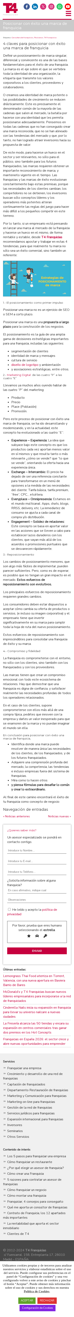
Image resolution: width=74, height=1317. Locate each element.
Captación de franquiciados (26, 1084)
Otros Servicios (18, 1136)
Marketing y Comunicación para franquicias (37, 1096)
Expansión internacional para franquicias (35, 1119)
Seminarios (15, 1131)
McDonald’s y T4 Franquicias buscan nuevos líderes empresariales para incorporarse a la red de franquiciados (37, 996)
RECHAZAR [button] (47, 1300)
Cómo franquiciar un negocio (26, 1190)
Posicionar (38, 37)
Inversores (14, 1125)
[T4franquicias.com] (10, 15)
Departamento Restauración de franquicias (37, 1090)
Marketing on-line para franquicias (31, 1102)
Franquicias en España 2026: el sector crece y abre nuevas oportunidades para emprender (36, 1041)
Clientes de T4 (18, 1234)
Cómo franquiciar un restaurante (29, 1162)
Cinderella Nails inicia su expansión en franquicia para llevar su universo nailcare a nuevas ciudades (37, 1012)
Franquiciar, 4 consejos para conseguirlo (35, 1201)
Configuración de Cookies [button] (37, 1308)
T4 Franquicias (50, 37)
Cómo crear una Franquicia (25, 1173)
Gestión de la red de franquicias (29, 1107)
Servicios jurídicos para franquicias (31, 1113)
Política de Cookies (36, 1291)
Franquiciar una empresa (24, 1068)
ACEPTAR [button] (27, 1300)
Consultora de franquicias (22, 37)
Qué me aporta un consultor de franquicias (37, 1207)
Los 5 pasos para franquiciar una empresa (36, 1156)
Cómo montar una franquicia (26, 1195)
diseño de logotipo (24, 365)
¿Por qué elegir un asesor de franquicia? (35, 1168)
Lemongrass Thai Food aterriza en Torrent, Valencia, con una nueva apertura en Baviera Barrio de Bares (34, 980)
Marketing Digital (19, 375)
